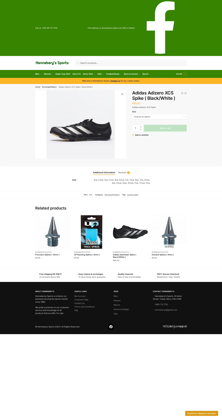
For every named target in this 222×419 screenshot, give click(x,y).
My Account (80, 296)
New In (117, 305)
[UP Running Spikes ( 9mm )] (91, 232)
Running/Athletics (49, 87)
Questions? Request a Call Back (202, 413)
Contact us (115, 81)
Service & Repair (121, 309)
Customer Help (81, 299)
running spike (132, 195)
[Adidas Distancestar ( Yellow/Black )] (185, 93)
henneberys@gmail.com (166, 310)
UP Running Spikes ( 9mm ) (87, 254)
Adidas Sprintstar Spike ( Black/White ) (124, 255)
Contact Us (79, 303)
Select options (130, 265)
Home (37, 87)
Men (116, 296)
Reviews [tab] (122, 172)
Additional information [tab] (104, 172)
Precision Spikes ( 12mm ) (47, 254)
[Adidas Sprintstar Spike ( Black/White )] (182, 93)
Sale (116, 314)
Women (117, 300)
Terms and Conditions (84, 307)
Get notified (169, 265)
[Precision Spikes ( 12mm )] (52, 232)
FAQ (76, 310)
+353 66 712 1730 (49, 28)
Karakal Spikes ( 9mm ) (163, 254)
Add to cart (165, 128)
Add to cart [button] (53, 265)
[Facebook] (111, 327)
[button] (122, 94)
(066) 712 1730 (161, 304)
